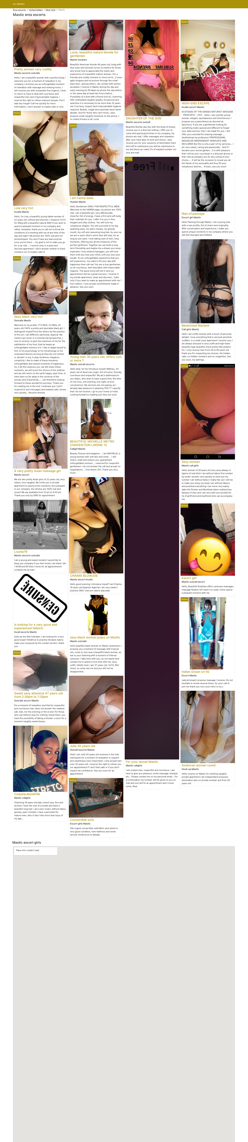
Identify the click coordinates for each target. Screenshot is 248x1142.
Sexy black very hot (28, 316)
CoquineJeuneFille (27, 794)
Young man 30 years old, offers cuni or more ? (96, 358)
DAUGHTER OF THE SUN (143, 118)
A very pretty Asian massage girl (37, 471)
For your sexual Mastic (142, 761)
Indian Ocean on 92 (195, 671)
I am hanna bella (81, 198)
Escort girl (189, 578)
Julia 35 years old (82, 746)
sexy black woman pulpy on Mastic (95, 637)
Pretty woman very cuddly (33, 69)
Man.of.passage (193, 213)
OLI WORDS (19, 4)
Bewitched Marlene (195, 325)
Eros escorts (19, 9)
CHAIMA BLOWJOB (84, 575)
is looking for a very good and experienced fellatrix (35, 626)
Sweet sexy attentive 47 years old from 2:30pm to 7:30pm (38, 695)
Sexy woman (191, 462)
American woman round (199, 765)
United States (36, 9)
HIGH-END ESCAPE (196, 103)
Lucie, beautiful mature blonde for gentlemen (94, 54)
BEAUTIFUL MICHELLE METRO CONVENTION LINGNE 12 (92, 443)
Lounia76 (20, 551)
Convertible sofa (82, 820)
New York (50, 9)
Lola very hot (23, 208)
